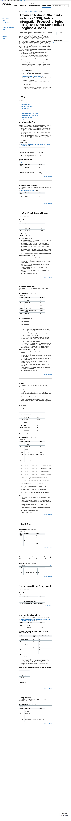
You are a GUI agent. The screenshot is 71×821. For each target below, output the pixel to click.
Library (26, 11)
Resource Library (46, 5)
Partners (15, 3)
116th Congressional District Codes (27, 190)
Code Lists (36, 11)
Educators (26, 3)
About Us (58, 3)
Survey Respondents (33, 3)
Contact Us (63, 3)
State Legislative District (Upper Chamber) (29, 115)
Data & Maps (23, 5)
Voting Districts (24, 119)
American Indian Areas (25, 102)
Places (22, 110)
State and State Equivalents (26, 117)
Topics (15, 5)
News (45, 3)
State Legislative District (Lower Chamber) (29, 113)
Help (68, 3)
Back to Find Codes (48, 176)
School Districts (24, 111)
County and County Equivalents (27, 106)
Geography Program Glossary (59, 42)
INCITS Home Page (25, 72)
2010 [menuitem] (25, 91)
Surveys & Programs (34, 5)
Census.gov (22, 11)
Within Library (5, 14)
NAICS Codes (49, 3)
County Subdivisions (25, 108)
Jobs (54, 3)
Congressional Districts (25, 104)
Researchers (20, 3)
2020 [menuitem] (21, 91)
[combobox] (35, 222)
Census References (30, 11)
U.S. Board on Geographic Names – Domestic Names (32, 76)
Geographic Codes (57, 44)
